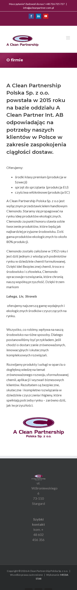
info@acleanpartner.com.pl (38, 7)
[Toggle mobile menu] (68, 38)
